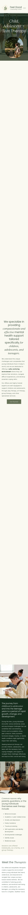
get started (14, 402)
